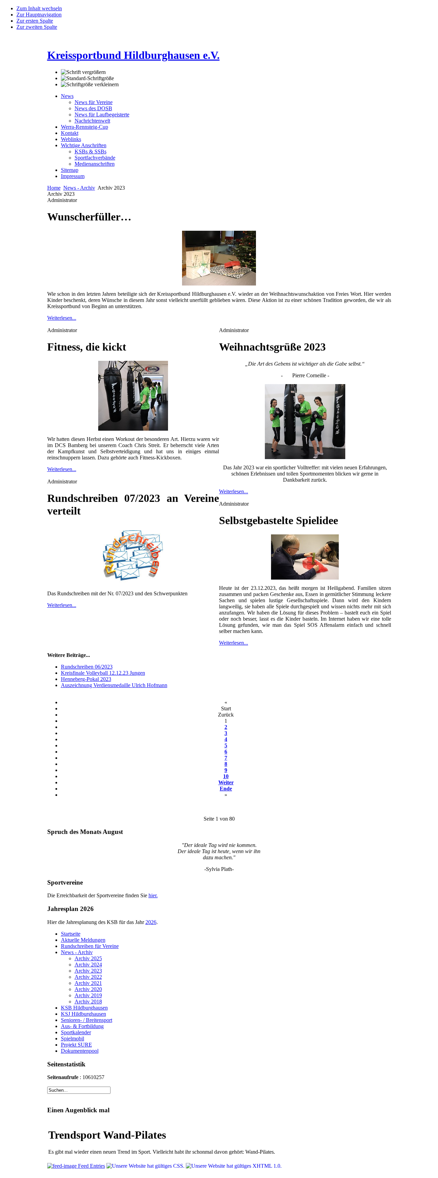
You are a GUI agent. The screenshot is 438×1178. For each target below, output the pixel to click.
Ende (226, 788)
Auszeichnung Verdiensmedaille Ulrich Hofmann (114, 685)
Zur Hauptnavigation (39, 14)
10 (226, 776)
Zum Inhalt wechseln (39, 8)
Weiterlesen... (61, 318)
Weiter (226, 782)
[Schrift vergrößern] (83, 72)
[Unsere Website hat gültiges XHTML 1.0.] (234, 1166)
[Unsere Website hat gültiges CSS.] (146, 1166)
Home (54, 188)
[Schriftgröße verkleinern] (90, 84)
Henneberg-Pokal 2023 (86, 679)
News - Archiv (79, 188)
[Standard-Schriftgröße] (87, 78)
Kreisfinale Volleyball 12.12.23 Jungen (103, 673)
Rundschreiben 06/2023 (87, 667)
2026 (150, 922)
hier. (153, 895)
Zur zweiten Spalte (36, 27)
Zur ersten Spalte (34, 21)
